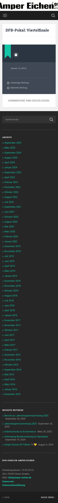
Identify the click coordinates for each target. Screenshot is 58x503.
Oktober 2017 (11, 330)
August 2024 (10, 157)
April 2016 (9, 379)
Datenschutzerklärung (13, 485)
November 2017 (12, 325)
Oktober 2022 (11, 192)
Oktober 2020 (11, 216)
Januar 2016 (10, 389)
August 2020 (10, 221)
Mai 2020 (9, 226)
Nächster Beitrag (19, 87)
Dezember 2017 (12, 320)
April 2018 (9, 310)
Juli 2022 (9, 202)
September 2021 (12, 206)
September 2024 (12, 152)
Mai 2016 (9, 374)
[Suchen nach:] (29, 119)
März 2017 (9, 345)
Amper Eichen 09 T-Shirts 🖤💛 (20, 444)
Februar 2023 (11, 182)
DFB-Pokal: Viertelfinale (27, 30)
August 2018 (10, 295)
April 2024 (9, 162)
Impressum (8, 481)
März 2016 (9, 384)
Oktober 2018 (11, 290)
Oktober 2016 (11, 364)
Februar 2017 (11, 349)
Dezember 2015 (12, 394)
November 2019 (12, 251)
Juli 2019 (9, 256)
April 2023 (9, 177)
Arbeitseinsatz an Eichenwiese (20, 431)
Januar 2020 (10, 241)
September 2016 (12, 369)
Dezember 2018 (12, 281)
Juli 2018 (9, 300)
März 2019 (9, 271)
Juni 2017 (9, 335)
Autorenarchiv (16, 55)
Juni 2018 (9, 305)
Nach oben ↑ (48, 497)
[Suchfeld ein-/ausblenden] (53, 15)
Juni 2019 (9, 261)
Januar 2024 (10, 167)
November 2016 (12, 359)
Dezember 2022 (12, 187)
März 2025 (9, 147)
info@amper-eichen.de (19, 477)
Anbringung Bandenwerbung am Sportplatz (26, 436)
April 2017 (9, 340)
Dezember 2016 (12, 354)
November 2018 (12, 285)
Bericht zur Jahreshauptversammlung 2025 (26, 415)
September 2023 (12, 172)
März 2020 (9, 231)
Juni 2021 (9, 211)
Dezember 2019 (12, 246)
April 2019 (9, 266)
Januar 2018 (10, 315)
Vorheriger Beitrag (20, 82)
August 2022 (10, 197)
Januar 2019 (10, 276)
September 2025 (12, 142)
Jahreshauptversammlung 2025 (20, 423)
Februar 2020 (11, 236)
